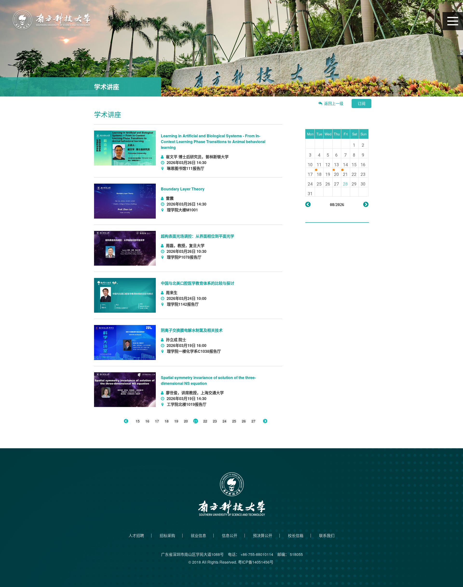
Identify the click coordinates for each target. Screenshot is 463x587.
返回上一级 (333, 103)
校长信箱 (295, 536)
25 (234, 421)
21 (195, 421)
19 (176, 421)
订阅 (361, 103)
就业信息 (198, 536)
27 (253, 421)
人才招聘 (136, 536)
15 (138, 421)
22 (205, 421)
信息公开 (229, 536)
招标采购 (167, 536)
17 (157, 421)
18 (167, 421)
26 (244, 421)
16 (147, 421)
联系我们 (326, 536)
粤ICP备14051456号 (255, 562)
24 (224, 421)
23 (215, 421)
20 (186, 421)
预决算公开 (262, 536)
